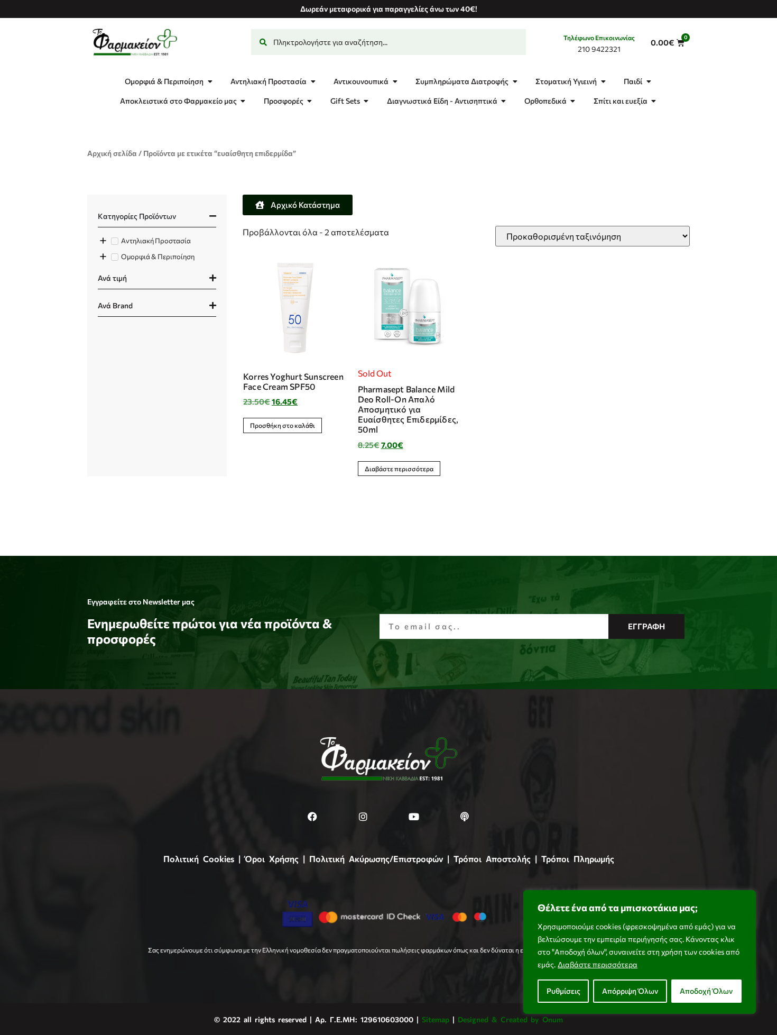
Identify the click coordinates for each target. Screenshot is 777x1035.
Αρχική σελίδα (112, 153)
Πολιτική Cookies (198, 859)
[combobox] (388, 42)
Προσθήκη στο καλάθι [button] (282, 425)
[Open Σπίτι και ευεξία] (654, 100)
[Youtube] (413, 816)
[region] (639, 952)
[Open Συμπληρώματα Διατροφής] (515, 81)
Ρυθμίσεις (563, 990)
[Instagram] (363, 816)
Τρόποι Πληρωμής (577, 859)
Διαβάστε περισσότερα (597, 964)
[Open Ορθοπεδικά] (573, 100)
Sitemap (435, 1019)
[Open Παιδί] (648, 81)
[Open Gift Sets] (366, 100)
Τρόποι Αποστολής (492, 859)
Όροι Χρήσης (272, 859)
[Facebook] (312, 816)
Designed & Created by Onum (510, 1019)
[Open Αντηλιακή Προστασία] (313, 81)
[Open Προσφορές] (309, 100)
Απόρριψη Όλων (630, 990)
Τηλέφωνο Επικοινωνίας (599, 37)
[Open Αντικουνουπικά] (395, 81)
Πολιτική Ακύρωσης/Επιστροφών (376, 859)
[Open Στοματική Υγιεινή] (603, 81)
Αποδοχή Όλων (706, 990)
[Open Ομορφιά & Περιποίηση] (210, 81)
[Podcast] (464, 816)
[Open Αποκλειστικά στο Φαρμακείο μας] (243, 100)
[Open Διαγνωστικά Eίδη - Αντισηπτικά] (503, 100)
